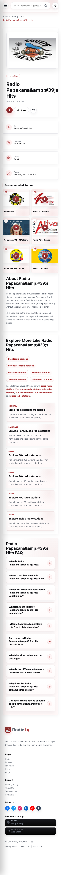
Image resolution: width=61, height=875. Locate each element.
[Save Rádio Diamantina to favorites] (35, 192)
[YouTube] (32, 808)
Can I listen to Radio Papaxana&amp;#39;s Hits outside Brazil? (23, 641)
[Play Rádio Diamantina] (45, 199)
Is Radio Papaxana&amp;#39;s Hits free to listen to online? (25, 625)
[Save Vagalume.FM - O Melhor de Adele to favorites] (6, 221)
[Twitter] (13, 808)
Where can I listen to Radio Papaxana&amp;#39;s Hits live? (26, 577)
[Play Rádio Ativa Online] (45, 227)
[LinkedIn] (26, 808)
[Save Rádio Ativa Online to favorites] (35, 221)
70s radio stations (17, 379)
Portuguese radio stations (21, 365)
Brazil (23, 16)
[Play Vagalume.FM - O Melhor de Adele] (16, 227)
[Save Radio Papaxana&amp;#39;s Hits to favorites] (33, 110)
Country (14, 16)
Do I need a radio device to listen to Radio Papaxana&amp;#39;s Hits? (27, 703)
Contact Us (10, 794)
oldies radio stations (42, 379)
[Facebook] (7, 808)
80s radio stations (41, 372)
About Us (9, 788)
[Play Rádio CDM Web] (45, 256)
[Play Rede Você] (16, 199)
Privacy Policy (11, 784)
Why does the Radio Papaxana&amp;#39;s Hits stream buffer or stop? (23, 686)
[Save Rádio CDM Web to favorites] (35, 249)
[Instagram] (20, 808)
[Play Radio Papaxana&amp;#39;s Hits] (9, 110)
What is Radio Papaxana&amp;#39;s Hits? (24, 563)
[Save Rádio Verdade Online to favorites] (6, 249)
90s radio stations (17, 372)
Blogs (7, 772)
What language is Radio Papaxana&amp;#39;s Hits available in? (23, 610)
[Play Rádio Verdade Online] (16, 256)
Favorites (9, 765)
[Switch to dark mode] (55, 5)
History (8, 769)
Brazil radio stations (18, 359)
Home (5, 16)
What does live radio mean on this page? (25, 657)
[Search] (45, 5)
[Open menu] (6, 6)
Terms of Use (11, 791)
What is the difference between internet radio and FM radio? (26, 671)
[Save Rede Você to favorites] (6, 192)
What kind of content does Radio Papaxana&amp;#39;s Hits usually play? (27, 592)
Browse (8, 762)
